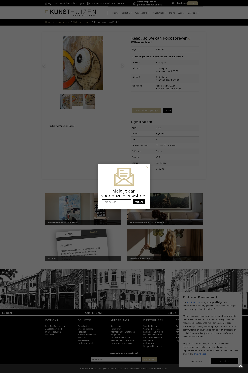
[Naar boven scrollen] (241, 366)
